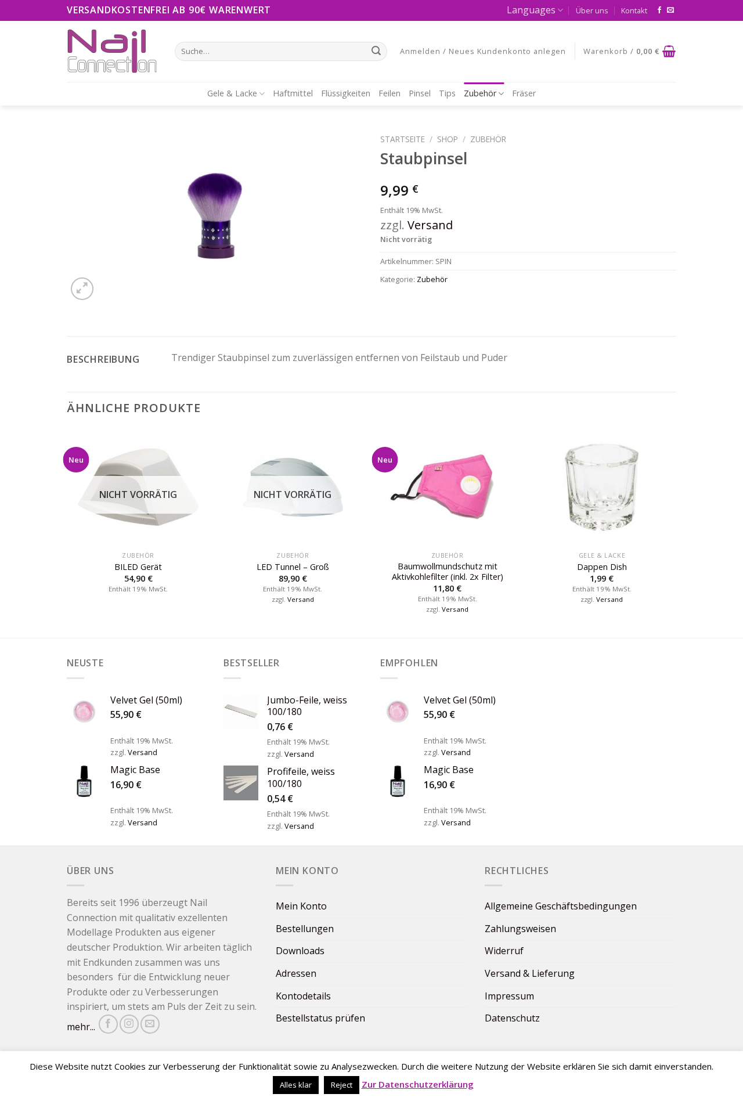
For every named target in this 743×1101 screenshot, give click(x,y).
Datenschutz (512, 1018)
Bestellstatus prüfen (320, 1018)
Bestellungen (305, 928)
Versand (430, 225)
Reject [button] (341, 1085)
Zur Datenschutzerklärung (418, 1084)
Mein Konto (301, 906)
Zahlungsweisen (520, 928)
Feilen (389, 93)
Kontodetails (303, 996)
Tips (447, 93)
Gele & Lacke (232, 93)
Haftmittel (293, 93)
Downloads (300, 950)
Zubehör (480, 93)
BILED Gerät (138, 567)
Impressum (509, 996)
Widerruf (504, 950)
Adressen (296, 973)
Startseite (402, 139)
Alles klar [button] (296, 1085)
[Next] (672, 532)
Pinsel (420, 93)
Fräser (524, 93)
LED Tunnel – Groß (293, 567)
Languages (531, 9)
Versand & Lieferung (530, 973)
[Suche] (376, 51)
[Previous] (67, 532)
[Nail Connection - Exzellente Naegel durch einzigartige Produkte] (112, 51)
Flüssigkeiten (345, 93)
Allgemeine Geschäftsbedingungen (561, 906)
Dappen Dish (602, 567)
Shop (447, 139)
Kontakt (634, 10)
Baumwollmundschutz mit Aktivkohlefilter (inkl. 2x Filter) (447, 572)
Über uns (592, 10)
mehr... (81, 1026)
